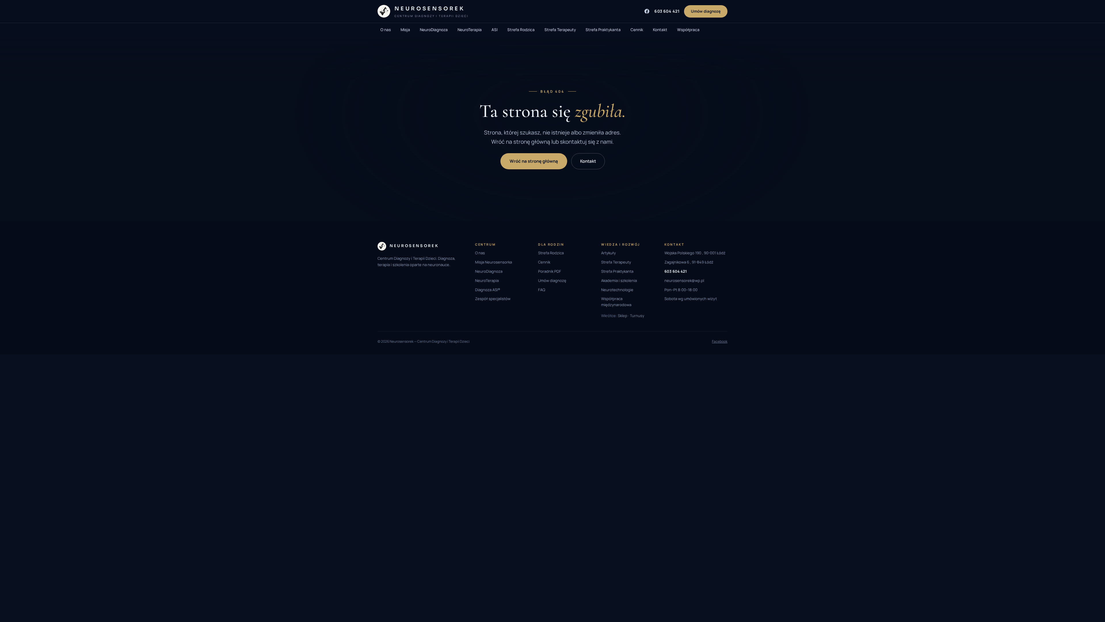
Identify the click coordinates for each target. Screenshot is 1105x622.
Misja (405, 29)
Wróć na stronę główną (534, 161)
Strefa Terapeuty (560, 29)
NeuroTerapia (470, 29)
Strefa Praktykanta (603, 29)
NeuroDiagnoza (434, 29)
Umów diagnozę (706, 11)
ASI (494, 29)
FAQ (541, 289)
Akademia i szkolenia (619, 280)
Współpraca (688, 29)
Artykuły (608, 252)
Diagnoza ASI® (487, 289)
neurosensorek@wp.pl (684, 280)
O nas (385, 29)
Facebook (719, 341)
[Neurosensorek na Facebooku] (647, 11)
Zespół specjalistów (492, 298)
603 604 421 (666, 11)
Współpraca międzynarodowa (616, 301)
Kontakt (660, 29)
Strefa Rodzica (521, 29)
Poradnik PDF (549, 271)
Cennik (636, 29)
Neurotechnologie (617, 289)
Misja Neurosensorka (493, 262)
